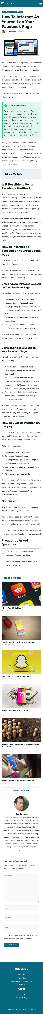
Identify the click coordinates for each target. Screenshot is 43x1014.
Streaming (21, 985)
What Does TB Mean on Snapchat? (17, 676)
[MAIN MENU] (40, 3)
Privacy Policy (21, 998)
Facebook (6, 12)
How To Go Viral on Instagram (15, 710)
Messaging (22, 978)
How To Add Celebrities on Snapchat (18, 642)
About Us (21, 995)
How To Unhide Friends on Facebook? (18, 780)
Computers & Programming (21, 981)
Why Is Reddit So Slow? (12, 608)
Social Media (17, 12)
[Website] (21, 928)
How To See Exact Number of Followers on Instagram (21, 745)
